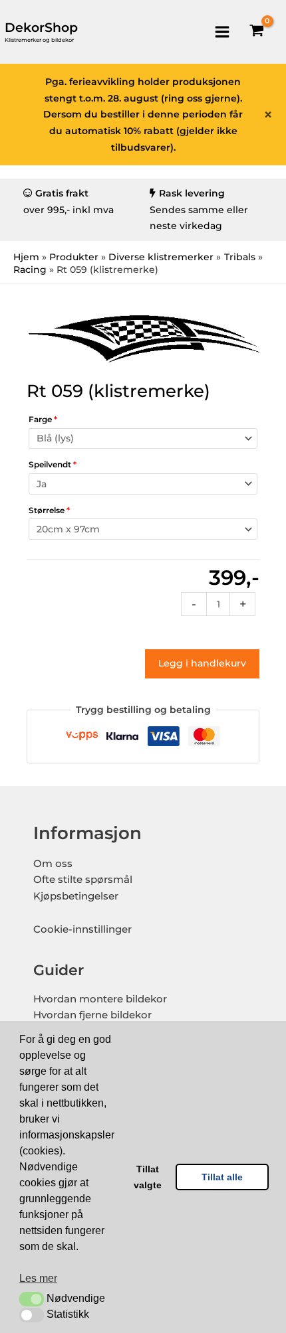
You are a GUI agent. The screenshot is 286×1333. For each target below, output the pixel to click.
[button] (31, 1299)
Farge (43, 419)
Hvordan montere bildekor (100, 999)
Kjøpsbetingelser (75, 896)
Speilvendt (52, 464)
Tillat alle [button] (222, 1177)
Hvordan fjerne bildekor (92, 1015)
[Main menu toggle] (222, 31)
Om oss (52, 864)
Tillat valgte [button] (148, 1177)
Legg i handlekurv (202, 663)
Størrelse (49, 510)
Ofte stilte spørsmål (82, 880)
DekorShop (41, 27)
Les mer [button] (38, 1278)
